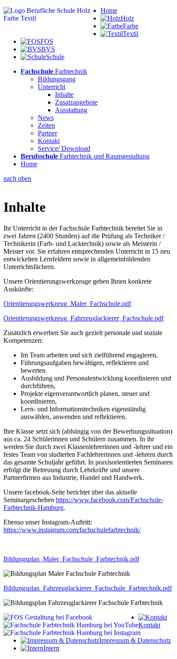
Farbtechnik (54, 71)
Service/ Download (64, 148)
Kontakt (49, 140)
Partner (47, 133)
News (46, 117)
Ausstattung (71, 110)
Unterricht (51, 86)
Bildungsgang (57, 79)
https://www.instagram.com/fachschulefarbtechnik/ (71, 529)
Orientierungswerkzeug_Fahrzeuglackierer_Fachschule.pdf (83, 318)
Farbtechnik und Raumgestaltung (85, 156)
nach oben (17, 178)
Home (109, 10)
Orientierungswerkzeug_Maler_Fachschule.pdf (67, 303)
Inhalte (64, 94)
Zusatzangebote (76, 102)
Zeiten (46, 125)
